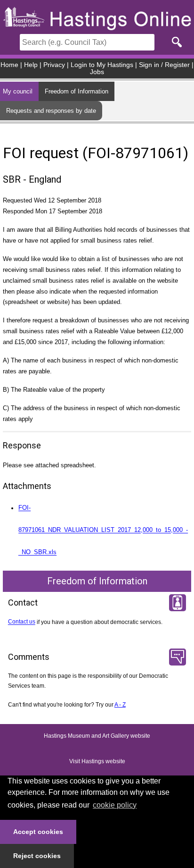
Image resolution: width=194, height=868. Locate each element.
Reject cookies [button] (37, 856)
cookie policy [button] (115, 805)
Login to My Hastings (102, 64)
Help (31, 64)
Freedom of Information (76, 91)
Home (9, 64)
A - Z (120, 704)
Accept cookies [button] (38, 831)
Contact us (21, 622)
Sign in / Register (164, 64)
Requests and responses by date (51, 110)
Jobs (97, 72)
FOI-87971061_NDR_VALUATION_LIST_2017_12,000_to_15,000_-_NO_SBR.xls (103, 530)
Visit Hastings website (97, 761)
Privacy (54, 64)
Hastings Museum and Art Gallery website (97, 736)
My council (17, 91)
